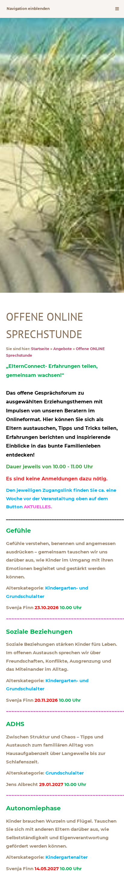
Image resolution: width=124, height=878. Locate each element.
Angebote (62, 349)
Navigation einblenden (28, 8)
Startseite (40, 349)
